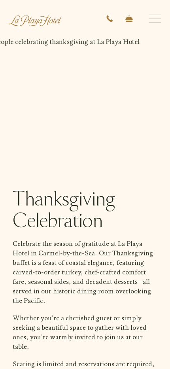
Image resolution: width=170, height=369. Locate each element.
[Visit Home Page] (35, 18)
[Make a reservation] (129, 19)
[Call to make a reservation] (109, 19)
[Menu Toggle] (155, 19)
